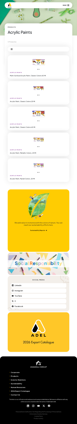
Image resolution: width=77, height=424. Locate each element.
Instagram (19, 291)
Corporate (15, 372)
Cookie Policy (38, 416)
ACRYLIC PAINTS (16, 72)
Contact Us (15, 395)
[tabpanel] (38, 62)
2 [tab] (39, 69)
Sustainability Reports (37, 230)
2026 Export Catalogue (20, 391)
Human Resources (18, 387)
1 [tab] (37, 69)
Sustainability (16, 384)
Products (14, 376)
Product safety (38, 418)
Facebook (19, 306)
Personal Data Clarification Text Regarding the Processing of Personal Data (38, 411)
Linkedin (18, 285)
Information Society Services (38, 414)
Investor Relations (18, 380)
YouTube (18, 296)
